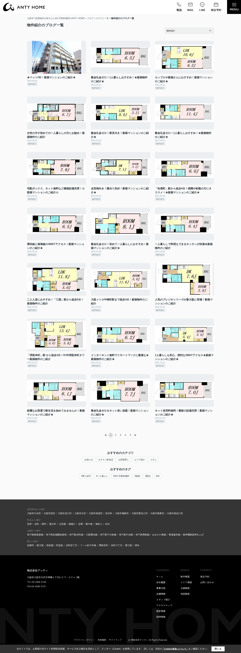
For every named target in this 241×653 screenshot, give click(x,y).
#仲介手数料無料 (121, 476)
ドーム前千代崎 (88, 545)
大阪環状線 (92, 534)
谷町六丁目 (116, 545)
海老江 (99, 524)
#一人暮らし (102, 476)
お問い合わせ (207, 582)
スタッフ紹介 (163, 599)
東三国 (128, 545)
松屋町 (30, 545)
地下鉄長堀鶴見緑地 (56, 534)
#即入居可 (86, 476)
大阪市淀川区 (65, 513)
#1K (158, 476)
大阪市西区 (49, 513)
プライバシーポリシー (84, 639)
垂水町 (53, 524)
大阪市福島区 (122, 513)
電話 (179, 10)
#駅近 (148, 476)
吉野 (80, 524)
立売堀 (62, 524)
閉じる (218, 648)
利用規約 (102, 639)
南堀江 (72, 524)
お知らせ (88, 459)
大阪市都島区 (157, 513)
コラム (153, 459)
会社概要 (160, 582)
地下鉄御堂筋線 (35, 534)
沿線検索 (185, 588)
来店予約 (216, 10)
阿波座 (59, 545)
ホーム (159, 576)
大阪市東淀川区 (139, 513)
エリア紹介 (139, 459)
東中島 (89, 524)
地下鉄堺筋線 (143, 534)
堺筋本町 (103, 545)
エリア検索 (186, 582)
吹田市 (108, 513)
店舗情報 (160, 593)
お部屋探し (123, 459)
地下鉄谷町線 (76, 534)
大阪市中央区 (34, 513)
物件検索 (185, 576)
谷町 (37, 524)
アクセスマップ (164, 605)
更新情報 (160, 611)
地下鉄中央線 (126, 534)
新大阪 (40, 545)
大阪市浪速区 (95, 513)
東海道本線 (175, 534)
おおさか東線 (159, 534)
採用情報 (160, 616)
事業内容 (160, 588)
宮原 (29, 524)
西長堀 (49, 545)
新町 (44, 524)
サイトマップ (115, 639)
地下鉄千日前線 (108, 534)
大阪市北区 (80, 513)
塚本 (137, 545)
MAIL (190, 10)
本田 (107, 524)
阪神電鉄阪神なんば (193, 534)
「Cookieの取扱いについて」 (175, 649)
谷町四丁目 (71, 545)
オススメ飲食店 (105, 459)
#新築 (137, 476)
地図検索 (185, 593)
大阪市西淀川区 (175, 513)
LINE (202, 10)
